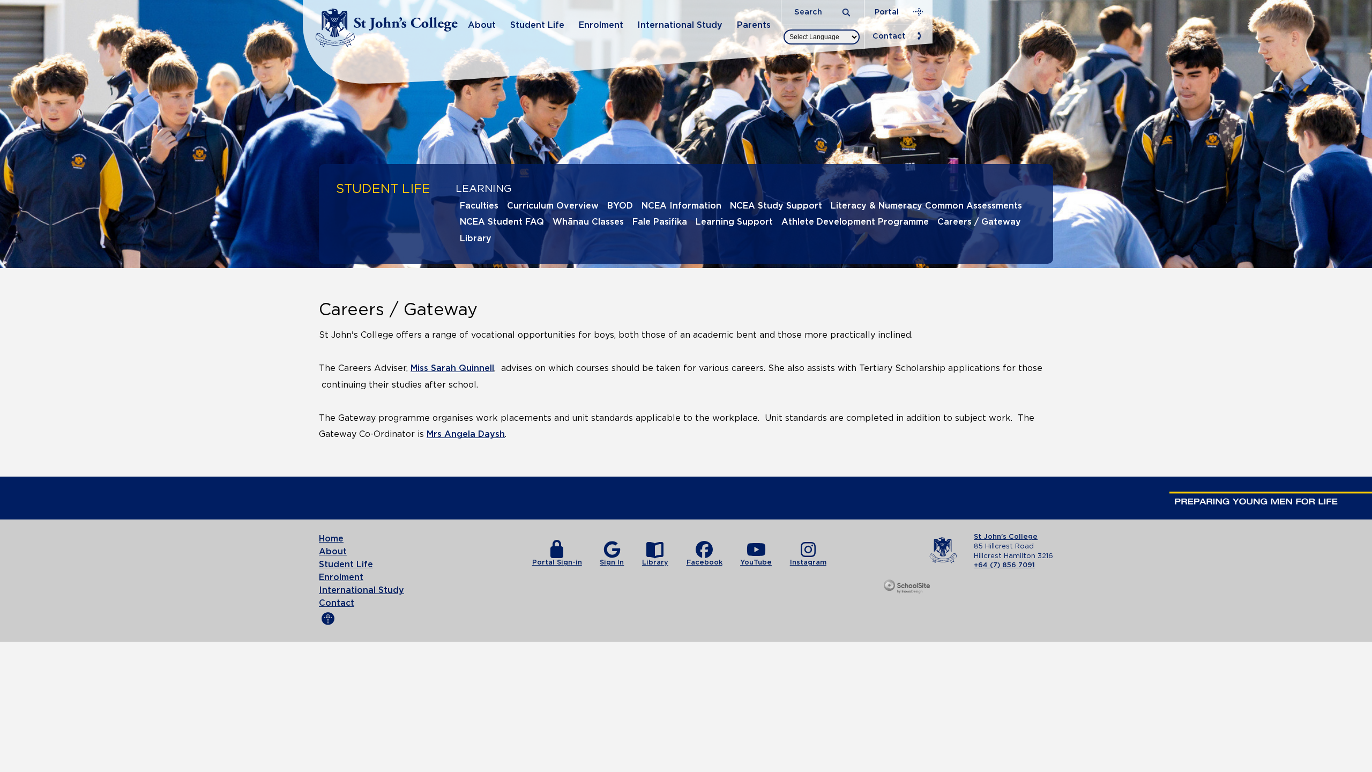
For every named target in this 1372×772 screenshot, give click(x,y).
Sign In (612, 562)
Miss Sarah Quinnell (452, 368)
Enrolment (601, 25)
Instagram (808, 562)
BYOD (620, 206)
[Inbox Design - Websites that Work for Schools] (908, 587)
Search (809, 12)
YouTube (756, 562)
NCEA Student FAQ (502, 222)
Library (475, 238)
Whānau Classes (588, 222)
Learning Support (734, 222)
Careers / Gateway (979, 222)
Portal (887, 12)
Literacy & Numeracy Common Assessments (926, 206)
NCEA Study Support (776, 206)
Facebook (704, 562)
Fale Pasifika (659, 222)
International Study (679, 25)
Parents (754, 25)
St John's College (1006, 536)
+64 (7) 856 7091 (1004, 565)
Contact (889, 36)
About (482, 25)
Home (331, 539)
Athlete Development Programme (855, 222)
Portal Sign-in (557, 562)
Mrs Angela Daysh (466, 434)
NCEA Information (681, 206)
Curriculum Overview (553, 206)
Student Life (537, 25)
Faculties (479, 206)
